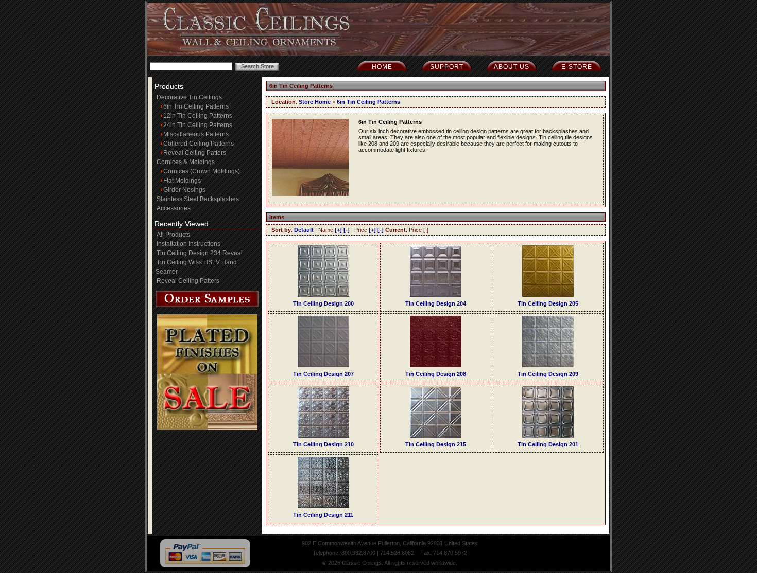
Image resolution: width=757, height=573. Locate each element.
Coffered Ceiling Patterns (198, 143)
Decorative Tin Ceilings (189, 97)
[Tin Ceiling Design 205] (548, 295)
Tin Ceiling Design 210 (323, 444)
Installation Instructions (188, 243)
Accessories (174, 208)
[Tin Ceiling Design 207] (323, 365)
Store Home (315, 102)
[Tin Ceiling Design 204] (435, 295)
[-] (346, 230)
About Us (511, 66)
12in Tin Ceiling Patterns (197, 115)
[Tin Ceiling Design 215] (435, 436)
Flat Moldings (182, 180)
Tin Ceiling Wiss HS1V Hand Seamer (196, 267)
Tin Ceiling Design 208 (435, 374)
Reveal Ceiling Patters (194, 152)
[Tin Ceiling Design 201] (548, 436)
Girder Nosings (184, 189)
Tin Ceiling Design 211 (323, 515)
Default (304, 230)
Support (446, 66)
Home (382, 66)
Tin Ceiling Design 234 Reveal (200, 253)
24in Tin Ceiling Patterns (197, 125)
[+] (338, 230)
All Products (173, 234)
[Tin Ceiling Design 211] (323, 506)
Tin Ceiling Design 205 (548, 303)
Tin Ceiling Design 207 (323, 374)
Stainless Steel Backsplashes (198, 199)
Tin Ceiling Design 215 (435, 444)
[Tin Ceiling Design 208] (435, 365)
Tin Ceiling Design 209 (548, 374)
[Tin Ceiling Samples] (207, 305)
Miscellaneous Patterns (196, 134)
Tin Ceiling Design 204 (435, 303)
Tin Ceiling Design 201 (548, 444)
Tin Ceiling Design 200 (323, 303)
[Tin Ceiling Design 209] (548, 365)
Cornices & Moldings (186, 162)
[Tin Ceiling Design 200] (323, 295)
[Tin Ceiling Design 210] (323, 436)
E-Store (576, 66)
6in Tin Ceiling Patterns (196, 106)
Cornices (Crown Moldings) (201, 171)
